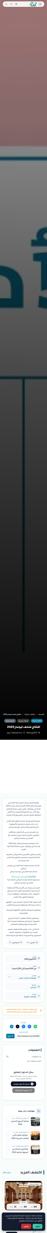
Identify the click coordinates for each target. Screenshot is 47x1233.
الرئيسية (41, 714)
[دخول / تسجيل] (16, 4)
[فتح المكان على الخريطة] (9, 977)
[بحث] (11, 4)
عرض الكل (7, 1172)
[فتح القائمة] (40, 4)
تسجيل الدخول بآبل (22, 1090)
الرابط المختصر (23, 1032)
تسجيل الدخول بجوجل (23, 1084)
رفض (26, 1226)
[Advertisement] (23, 764)
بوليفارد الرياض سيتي (27, 978)
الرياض (33, 987)
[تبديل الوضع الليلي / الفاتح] (6, 4)
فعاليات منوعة (30, 714)
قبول (37, 1226)
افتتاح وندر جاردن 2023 (20, 876)
